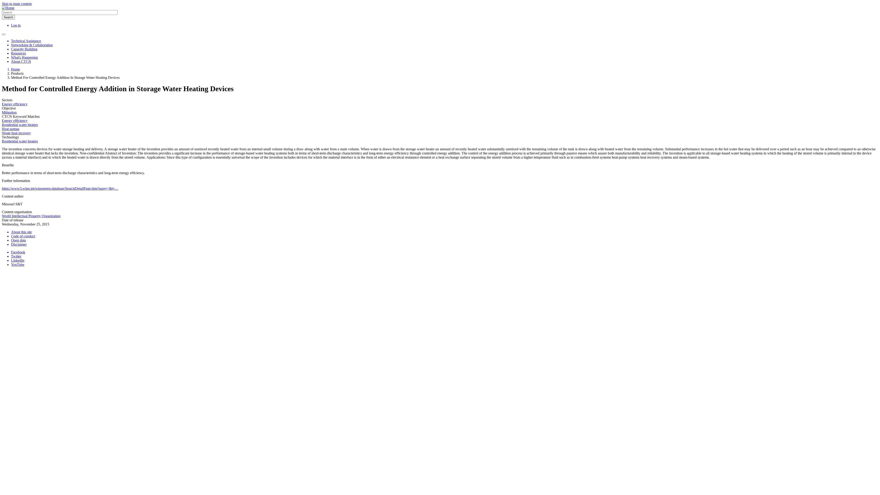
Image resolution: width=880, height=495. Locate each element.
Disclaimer (19, 244)
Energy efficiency (15, 104)
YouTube (17, 265)
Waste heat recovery (16, 133)
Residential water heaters (20, 125)
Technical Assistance (26, 41)
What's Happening (24, 57)
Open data (18, 240)
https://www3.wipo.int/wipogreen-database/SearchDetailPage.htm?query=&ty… (60, 188)
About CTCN (21, 61)
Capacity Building (24, 49)
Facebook (18, 252)
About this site (21, 232)
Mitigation (9, 112)
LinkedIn (17, 260)
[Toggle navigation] (4, 34)
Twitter (16, 256)
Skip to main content (17, 4)
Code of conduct (23, 236)
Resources (18, 53)
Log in (16, 25)
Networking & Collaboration (32, 45)
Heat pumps (10, 129)
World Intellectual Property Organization (31, 216)
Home (15, 69)
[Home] (8, 8)
